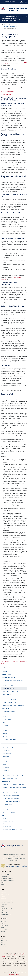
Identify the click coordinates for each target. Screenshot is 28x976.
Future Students (5, 874)
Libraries (5, 728)
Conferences (6, 767)
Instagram (4, 943)
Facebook (4, 939)
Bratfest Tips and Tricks (8, 821)
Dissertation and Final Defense (10, 700)
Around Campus (7, 719)
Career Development (8, 804)
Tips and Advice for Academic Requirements (14, 705)
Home (5, 25)
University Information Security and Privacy (14, 971)
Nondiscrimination (20, 854)
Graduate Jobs (6, 750)
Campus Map (4, 925)
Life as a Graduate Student (9, 748)
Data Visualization (7, 807)
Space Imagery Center (6, 908)
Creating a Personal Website (10, 739)
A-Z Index (3, 921)
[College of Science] (14, 845)
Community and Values (7, 902)
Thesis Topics (6, 756)
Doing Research (7, 753)
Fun (3, 815)
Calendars (3, 923)
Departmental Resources (9, 711)
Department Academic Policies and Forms (13, 680)
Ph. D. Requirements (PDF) (7, 91)
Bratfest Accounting (8, 824)
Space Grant (4, 910)
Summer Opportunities (8, 790)
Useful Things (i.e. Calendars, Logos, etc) (13, 742)
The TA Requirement (21, 661)
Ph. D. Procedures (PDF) (7, 94)
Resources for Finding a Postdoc (11, 795)
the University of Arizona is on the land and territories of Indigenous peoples (14, 954)
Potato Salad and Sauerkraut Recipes (12, 829)
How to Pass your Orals (8, 688)
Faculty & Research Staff (7, 878)
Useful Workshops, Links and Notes (11, 801)
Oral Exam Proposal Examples (10, 691)
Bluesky (5, 947)
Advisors (5, 759)
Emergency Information (9, 854)
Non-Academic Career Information (11, 798)
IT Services (3, 898)
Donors (2, 884)
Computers (5, 725)
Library (2, 906)
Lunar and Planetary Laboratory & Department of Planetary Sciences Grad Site (14, 18)
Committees (6, 762)
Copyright (22, 858)
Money (4, 714)
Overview (11, 25)
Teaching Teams (5, 912)
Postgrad (5, 736)
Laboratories (4, 904)
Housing (5, 717)
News (2, 927)
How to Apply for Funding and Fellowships (13, 784)
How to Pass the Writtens (9, 686)
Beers (4, 818)
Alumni (2, 882)
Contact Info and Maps (6, 900)
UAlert (18, 856)
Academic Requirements (10, 26)
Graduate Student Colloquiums (10, 683)
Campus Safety (12, 856)
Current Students (5, 876)
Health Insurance (7, 731)
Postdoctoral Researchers (7, 880)
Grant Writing (6, 809)
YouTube (4, 945)
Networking (6, 770)
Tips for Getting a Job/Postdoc (10, 793)
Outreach (5, 733)
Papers (4, 764)
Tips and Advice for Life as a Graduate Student (14, 776)
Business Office (5, 896)
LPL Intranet (4, 892)
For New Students (6, 674)
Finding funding (6, 781)
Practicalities (5, 708)
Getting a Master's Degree (9, 702)
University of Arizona (6, 914)
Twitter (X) (5, 941)
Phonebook (4, 929)
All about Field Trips (8, 697)
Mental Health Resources (9, 773)
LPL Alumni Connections (9, 812)
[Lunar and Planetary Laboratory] (14, 865)
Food (4, 722)
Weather (3, 931)
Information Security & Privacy (10, 858)
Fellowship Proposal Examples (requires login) (14, 787)
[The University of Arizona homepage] (8, 2)
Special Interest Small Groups (10, 778)
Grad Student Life (6, 745)
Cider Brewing (7, 826)
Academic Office (5, 894)
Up (14, 661)
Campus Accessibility (14, 860)
